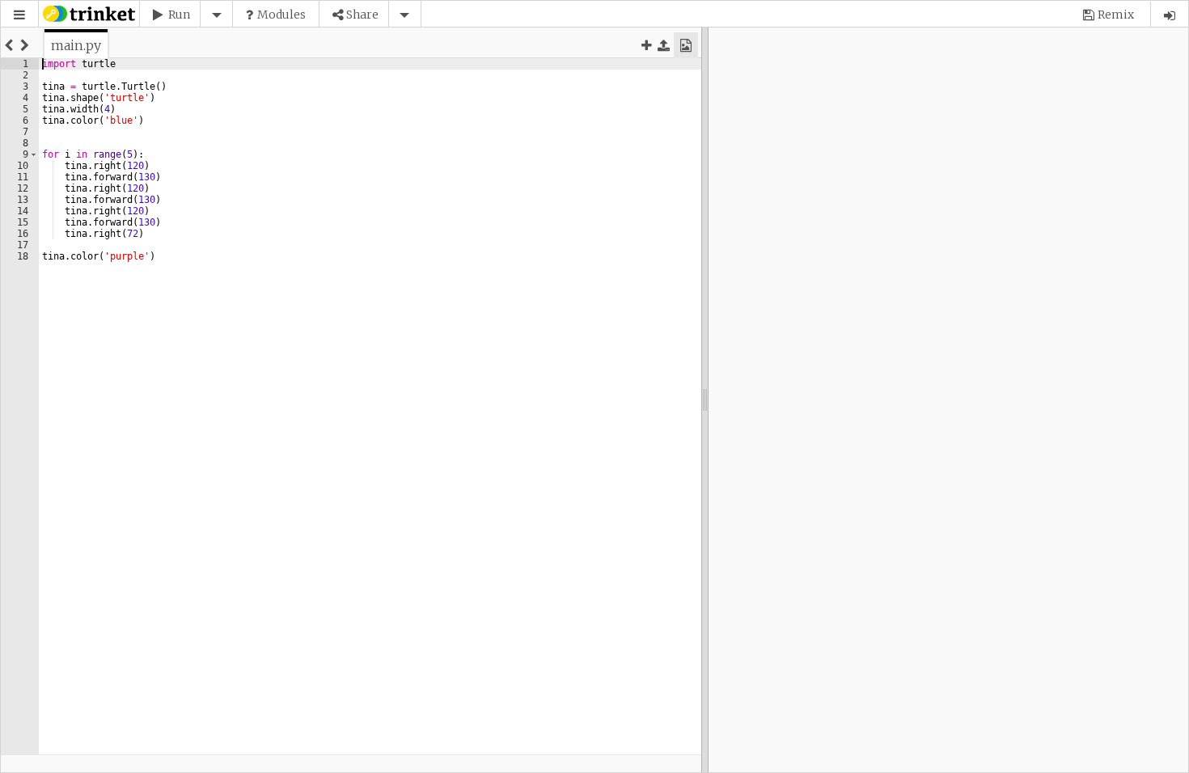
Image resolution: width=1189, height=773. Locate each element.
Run (179, 14)
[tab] (76, 45)
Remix (1116, 14)
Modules (281, 14)
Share (362, 14)
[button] (19, 15)
